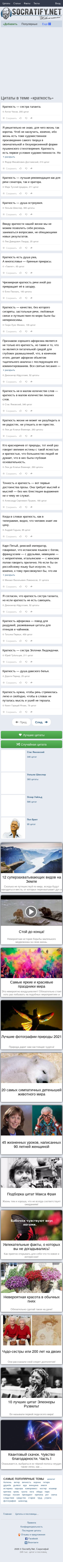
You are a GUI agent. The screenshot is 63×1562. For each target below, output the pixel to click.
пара (47, 1491)
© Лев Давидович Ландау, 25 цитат (21, 241)
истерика (7, 1488)
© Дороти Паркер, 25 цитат (16, 676)
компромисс (31, 1488)
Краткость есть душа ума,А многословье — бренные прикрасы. (27, 259)
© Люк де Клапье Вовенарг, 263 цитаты (23, 429)
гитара (46, 1482)
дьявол (17, 1485)
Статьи (16, 3)
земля (44, 1485)
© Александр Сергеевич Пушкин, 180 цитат (25, 500)
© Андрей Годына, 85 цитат (16, 529)
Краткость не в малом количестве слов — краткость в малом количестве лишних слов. (30, 395)
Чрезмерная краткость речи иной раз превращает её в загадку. (27, 284)
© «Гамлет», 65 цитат (13, 266)
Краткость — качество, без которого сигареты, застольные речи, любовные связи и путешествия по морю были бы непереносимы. (29, 313)
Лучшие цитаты (33, 735)
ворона (37, 1482)
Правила (31, 1522)
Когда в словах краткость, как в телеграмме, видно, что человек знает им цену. (30, 520)
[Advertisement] (31, 61)
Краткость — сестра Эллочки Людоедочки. (31, 650)
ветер (17, 1482)
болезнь (7, 1482)
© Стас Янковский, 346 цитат (17, 404)
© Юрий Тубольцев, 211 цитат (18, 655)
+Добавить (10, 24)
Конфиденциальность (31, 1526)
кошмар (53, 1488)
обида (39, 1491)
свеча (54, 1494)
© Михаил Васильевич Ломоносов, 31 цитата (26, 580)
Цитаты (6, 3)
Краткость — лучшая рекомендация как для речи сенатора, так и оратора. (31, 179)
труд (39, 1497)
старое (31, 1497)
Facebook (33, 1538)
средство (21, 1497)
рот (47, 1494)
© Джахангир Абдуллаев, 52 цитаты (21, 375)
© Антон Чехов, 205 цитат (16, 111)
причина (39, 1494)
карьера (19, 1488)
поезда (6, 1494)
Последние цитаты (31, 1530)
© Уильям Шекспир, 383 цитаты (19, 207)
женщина (33, 1485)
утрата (48, 1497)
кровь (16, 1491)
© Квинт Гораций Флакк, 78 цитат (19, 705)
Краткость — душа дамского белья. (26, 671)
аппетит (51, 1479)
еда (25, 1485)
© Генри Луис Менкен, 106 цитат (19, 324)
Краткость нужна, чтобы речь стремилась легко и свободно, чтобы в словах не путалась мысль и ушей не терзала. (30, 696)
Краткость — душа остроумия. (23, 203)
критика (7, 1491)
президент (27, 1494)
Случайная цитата (33, 744)
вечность (26, 1482)
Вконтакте (33, 1542)
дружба (7, 1485)
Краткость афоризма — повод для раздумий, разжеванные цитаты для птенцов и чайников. (27, 625)
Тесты (37, 3)
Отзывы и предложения (33, 1534)
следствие (8, 1497)
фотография (9, 1500)
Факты (27, 3)
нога (32, 1491)
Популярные (29, 24)
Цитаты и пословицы (25, 1513)
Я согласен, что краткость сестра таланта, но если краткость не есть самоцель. (30, 598)
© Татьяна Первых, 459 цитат (17, 634)
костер (43, 1488)
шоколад (22, 1500)
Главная (7, 1513)
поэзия (16, 1494)
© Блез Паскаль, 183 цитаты (17, 291)
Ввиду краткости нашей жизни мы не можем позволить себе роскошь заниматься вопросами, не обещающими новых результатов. (30, 229)
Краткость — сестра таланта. (22, 106)
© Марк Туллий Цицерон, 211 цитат (21, 186)
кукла (24, 1491)
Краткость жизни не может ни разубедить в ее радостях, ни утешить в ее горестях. (31, 422)
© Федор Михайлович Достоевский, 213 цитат (26, 161)
